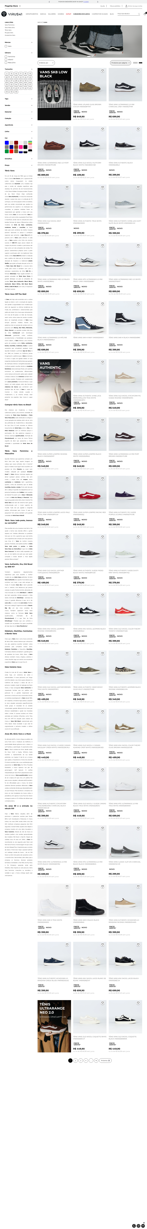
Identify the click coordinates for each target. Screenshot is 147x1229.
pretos (23, 546)
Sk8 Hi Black (14, 286)
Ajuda (102, 6)
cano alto (8, 603)
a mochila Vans (9, 857)
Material (8, 112)
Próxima (104, 1061)
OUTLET (68, 14)
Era (28, 428)
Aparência (9, 125)
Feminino (11, 57)
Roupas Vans (9, 32)
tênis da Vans (19, 225)
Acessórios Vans (10, 35)
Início (40, 22)
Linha (7, 131)
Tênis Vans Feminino (20, 415)
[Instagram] (138, 1226)
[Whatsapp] (134, 1226)
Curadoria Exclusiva (81, 14)
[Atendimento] (143, 1226)
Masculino (11, 63)
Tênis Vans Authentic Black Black (21, 281)
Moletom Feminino (11, 649)
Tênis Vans (8, 30)
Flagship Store (11, 6)
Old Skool (23, 592)
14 (96, 1061)
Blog (112, 14)
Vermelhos (17, 549)
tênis (23, 343)
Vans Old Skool (16, 721)
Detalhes (8, 159)
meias (19, 487)
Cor (6, 138)
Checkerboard (9, 438)
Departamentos (32, 14)
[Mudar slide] (87, 56)
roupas (25, 479)
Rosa (9, 549)
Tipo (6, 99)
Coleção (8, 118)
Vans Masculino (10, 27)
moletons (8, 227)
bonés (14, 227)
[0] (145, 14)
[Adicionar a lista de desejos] (102, 71)
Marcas (7, 42)
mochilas (22, 227)
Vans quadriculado (22, 775)
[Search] (139, 14)
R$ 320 (83, 1)
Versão (7, 105)
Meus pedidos (115, 6)
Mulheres (52, 14)
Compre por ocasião (100, 14)
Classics (19, 469)
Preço (7, 165)
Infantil (10, 60)
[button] (49, 2)
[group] (90, 41)
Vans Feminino (9, 25)
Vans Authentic (13, 196)
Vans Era (19, 585)
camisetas (29, 225)
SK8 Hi (30, 592)
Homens (61, 14)
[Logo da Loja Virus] (11, 14)
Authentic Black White (12, 284)
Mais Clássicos (9, 430)
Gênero (8, 53)
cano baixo (23, 603)
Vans (9, 46)
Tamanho (8, 69)
